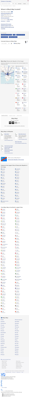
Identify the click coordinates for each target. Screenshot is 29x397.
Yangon (17, 302)
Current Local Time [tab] (4, 115)
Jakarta (18, 93)
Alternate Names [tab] (19, 115)
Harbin (17, 282)
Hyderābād (4, 267)
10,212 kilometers (18, 110)
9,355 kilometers (24, 105)
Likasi (3, 177)
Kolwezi (17, 174)
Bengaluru (3, 250)
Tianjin (3, 226)
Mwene (3, 192)
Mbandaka (4, 183)
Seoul (17, 232)
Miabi (8, 19)
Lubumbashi (25, 71)
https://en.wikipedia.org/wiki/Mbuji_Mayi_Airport (23, 139)
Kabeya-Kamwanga (19, 319)
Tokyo (17, 250)
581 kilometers (19, 73)
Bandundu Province (5, 201)
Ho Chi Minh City (5, 244)
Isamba (17, 334)
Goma (17, 183)
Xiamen (17, 299)
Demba (17, 325)
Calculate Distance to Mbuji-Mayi (6, 34)
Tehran (3, 264)
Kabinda (3, 198)
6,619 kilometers (24, 90)
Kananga (17, 323)
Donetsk (4, 365)
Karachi (17, 223)
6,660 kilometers (18, 95)
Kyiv (4, 366)
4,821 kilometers (24, 81)
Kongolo (17, 336)
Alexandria (3, 282)
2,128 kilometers (18, 81)
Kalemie (17, 354)
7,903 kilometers (18, 100)
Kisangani (24, 75)
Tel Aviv (4, 362)
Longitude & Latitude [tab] (12, 115)
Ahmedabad (18, 270)
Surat (3, 302)
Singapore (3, 276)
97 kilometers (19, 69)
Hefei (3, 288)
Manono (17, 341)
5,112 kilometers (18, 86)
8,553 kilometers (24, 100)
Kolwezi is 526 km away (6, 25)
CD (15, 3)
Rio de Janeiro (18, 267)
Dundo (3, 334)
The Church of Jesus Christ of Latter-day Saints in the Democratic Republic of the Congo (8, 148)
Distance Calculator (6, 1)
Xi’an (3, 238)
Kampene (17, 347)
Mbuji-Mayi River (18, 141)
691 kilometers (19, 77)
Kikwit (3, 180)
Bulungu (3, 354)
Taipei (18, 361)
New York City (24, 103)
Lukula (17, 332)
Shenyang (17, 264)
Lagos (18, 79)
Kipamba (3, 341)
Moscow (24, 93)
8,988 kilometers (18, 104)
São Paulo (18, 88)
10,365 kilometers (24, 110)
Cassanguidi (4, 332)
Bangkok (17, 285)
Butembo (17, 192)
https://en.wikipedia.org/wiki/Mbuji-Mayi (8, 140)
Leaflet (5, 83)
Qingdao (17, 261)
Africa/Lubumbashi (5, 17)
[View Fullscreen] (13, 69)
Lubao (3, 328)
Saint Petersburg (19, 279)
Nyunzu (17, 345)
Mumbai (24, 79)
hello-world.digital (4, 387)
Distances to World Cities (20, 34)
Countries (24, 3)
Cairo (17, 235)
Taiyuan (17, 311)
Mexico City (4, 223)
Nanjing (17, 238)
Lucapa (17, 343)
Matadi (3, 186)
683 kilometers (25, 73)
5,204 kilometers (24, 86)
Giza (17, 308)
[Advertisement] (21, 16)
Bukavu (18, 71)
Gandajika (17, 198)
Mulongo (3, 343)
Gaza (20, 362)
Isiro (3, 195)
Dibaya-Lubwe (4, 347)
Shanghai (3, 209)
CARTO (13, 83)
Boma (17, 189)
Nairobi (17, 305)
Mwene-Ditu (4, 323)
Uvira (17, 186)
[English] (28, 1)
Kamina (17, 201)
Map (14, 34)
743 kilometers (25, 77)
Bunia (3, 189)
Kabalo (3, 336)
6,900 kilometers (24, 95)
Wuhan (3, 229)
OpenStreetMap (8, 83)
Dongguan (3, 235)
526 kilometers (25, 69)
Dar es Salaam (4, 279)
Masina (17, 180)
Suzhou (3, 270)
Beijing (18, 102)
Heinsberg (19, 366)
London (24, 88)
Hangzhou (3, 241)
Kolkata (3, 299)
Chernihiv (19, 365)
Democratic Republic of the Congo (7, 14)
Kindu (17, 195)
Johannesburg (18, 276)
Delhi (17, 226)
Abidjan (3, 273)
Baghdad (3, 261)
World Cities (19, 3)
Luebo (17, 328)
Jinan (3, 311)
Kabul (3, 305)
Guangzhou (18, 212)
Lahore (17, 273)
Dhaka (3, 232)
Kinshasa (18, 75)
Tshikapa (17, 177)
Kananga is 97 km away (6, 24)
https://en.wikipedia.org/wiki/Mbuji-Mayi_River (21, 143)
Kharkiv (18, 363)
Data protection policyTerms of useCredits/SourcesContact (14, 372)
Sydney (3, 285)
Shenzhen (3, 212)
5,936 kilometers (18, 90)
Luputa (3, 325)
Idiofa (3, 345)
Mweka (3, 330)
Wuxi (3, 308)
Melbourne (18, 288)
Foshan (17, 241)
